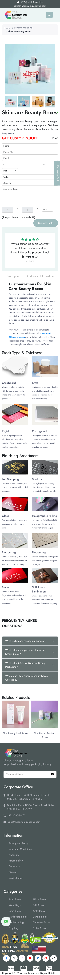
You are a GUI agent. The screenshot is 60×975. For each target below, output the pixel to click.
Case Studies (15, 878)
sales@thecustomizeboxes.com (30, 6)
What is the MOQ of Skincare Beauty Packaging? (25, 665)
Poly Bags (14, 928)
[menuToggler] (49, 15)
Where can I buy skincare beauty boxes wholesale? (26, 678)
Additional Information (40, 276)
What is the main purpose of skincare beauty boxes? (25, 652)
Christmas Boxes (41, 922)
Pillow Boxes (39, 899)
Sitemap (13, 872)
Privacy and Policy (18, 843)
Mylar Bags (14, 905)
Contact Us (14, 866)
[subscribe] (52, 774)
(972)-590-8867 (29, 2)
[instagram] (22, 958)
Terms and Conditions (20, 849)
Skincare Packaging (23, 27)
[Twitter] (14, 958)
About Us (14, 855)
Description (13, 276)
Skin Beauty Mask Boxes (15, 733)
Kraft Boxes (39, 911)
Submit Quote (45, 223)
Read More (8, 133)
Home (7, 28)
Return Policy (16, 860)
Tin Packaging (16, 922)
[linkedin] (38, 958)
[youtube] (30, 958)
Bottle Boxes (39, 928)
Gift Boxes (38, 905)
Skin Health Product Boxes (44, 735)
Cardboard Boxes (18, 916)
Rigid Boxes (15, 911)
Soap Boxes (15, 899)
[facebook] (6, 958)
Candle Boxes (40, 916)
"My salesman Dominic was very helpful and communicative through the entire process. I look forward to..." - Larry (30, 252)
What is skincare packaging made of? (25, 641)
